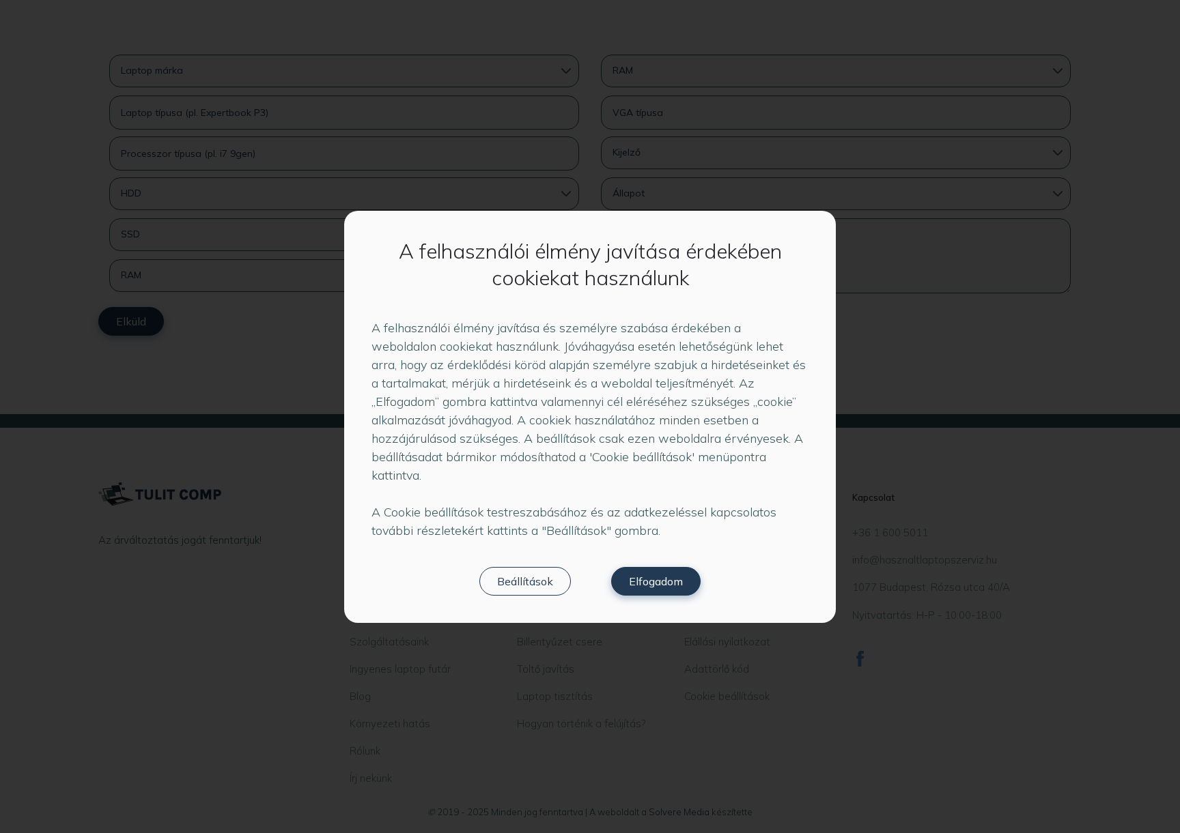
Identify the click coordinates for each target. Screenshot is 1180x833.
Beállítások (525, 581)
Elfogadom (656, 581)
